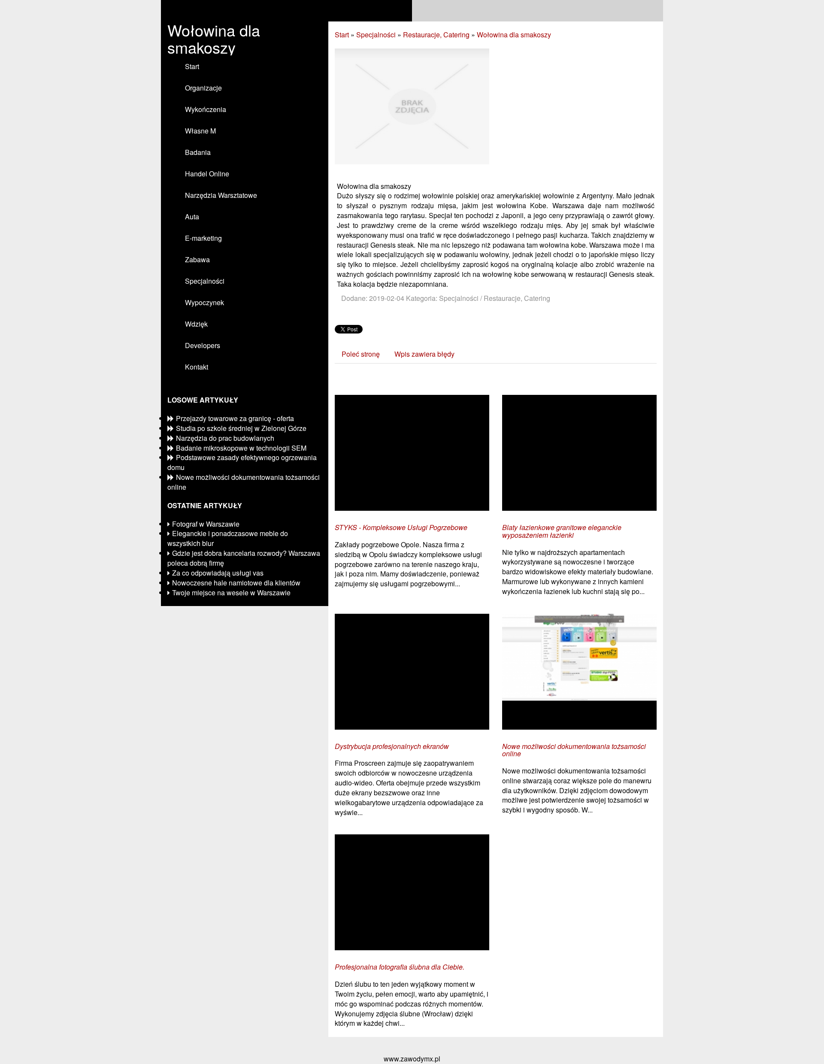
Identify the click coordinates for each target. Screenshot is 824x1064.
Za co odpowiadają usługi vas (218, 573)
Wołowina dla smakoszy (514, 34)
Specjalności (376, 34)
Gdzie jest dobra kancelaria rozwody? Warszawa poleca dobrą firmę (243, 558)
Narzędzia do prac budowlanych (225, 438)
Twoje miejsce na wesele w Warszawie (231, 592)
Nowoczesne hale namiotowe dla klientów (236, 583)
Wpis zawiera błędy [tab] (424, 354)
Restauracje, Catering (436, 34)
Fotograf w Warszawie (205, 524)
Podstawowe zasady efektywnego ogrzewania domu (242, 462)
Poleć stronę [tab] (361, 354)
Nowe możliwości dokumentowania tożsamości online (243, 482)
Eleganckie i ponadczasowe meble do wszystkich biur (227, 538)
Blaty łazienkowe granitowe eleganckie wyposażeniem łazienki (561, 531)
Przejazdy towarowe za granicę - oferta (235, 418)
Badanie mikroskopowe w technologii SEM (241, 448)
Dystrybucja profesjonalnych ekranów (392, 746)
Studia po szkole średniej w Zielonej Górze (241, 428)
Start (342, 34)
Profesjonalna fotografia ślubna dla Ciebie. (399, 967)
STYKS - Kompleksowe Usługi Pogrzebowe (401, 527)
